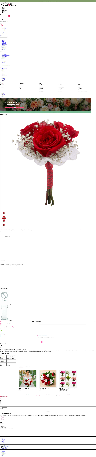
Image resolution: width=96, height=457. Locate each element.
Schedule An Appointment (5, 65)
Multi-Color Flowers (61, 87)
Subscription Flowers (4, 44)
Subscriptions (2, 87)
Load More (48, 411)
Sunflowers (3, 40)
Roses (20, 88)
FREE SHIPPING (7, 236)
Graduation (3, 73)
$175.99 (1, 231)
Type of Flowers (22, 83)
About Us (3, 96)
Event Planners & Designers (5, 446)
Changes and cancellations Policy (6, 55)
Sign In (1, 35)
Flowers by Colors (4, 48)
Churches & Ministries (4, 445)
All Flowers (1, 83)
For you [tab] (21, 366)
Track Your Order (5, 10)
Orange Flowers (60, 88)
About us (3, 452)
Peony (20, 87)
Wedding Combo (4, 47)
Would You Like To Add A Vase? (4, 288)
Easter (2, 70)
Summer (3, 77)
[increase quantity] (79, 323)
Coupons (3, 456)
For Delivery (8, 3)
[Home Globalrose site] (8, 6)
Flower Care (3, 49)
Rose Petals (3, 45)
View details (31, 394)
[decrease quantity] (40, 323)
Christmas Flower (4, 42)
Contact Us (3, 58)
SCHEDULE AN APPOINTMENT (42, 335)
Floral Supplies (2, 84)
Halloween (3, 74)
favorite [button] (80, 229)
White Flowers (80, 88)
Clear (2, 408)
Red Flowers (79, 87)
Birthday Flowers (4, 43)
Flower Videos (3, 62)
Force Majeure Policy (4, 56)
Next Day (3, 93)
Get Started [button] (14, 107)
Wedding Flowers (4, 79)
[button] (48, 346)
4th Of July (3, 80)
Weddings (3, 95)
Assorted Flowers (41, 84)
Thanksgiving (3, 78)
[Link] (7, 21)
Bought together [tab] (27, 366)
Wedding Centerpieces (4, 46)
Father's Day (3, 71)
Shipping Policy (4, 57)
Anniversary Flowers (4, 68)
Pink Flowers (79, 84)
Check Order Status (4, 54)
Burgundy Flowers (41, 87)
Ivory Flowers (60, 84)
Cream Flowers (41, 88)
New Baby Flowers (4, 75)
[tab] (4, 214)
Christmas (3, 69)
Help (3, 9)
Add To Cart (2, 334)
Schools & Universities (4, 448)
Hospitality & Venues (4, 447)
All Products (3, 94)
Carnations (3, 41)
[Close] (1, 23)
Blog (2, 455)
